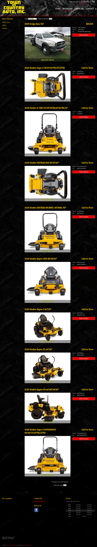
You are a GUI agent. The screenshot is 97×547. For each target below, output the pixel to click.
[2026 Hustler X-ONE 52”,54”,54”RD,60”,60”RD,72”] (47, 156)
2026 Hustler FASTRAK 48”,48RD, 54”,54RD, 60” (45, 207)
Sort (26, 19)
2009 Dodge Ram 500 (34, 24)
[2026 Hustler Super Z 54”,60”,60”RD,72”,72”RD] (47, 101)
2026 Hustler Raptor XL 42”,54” (38, 349)
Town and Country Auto (11, 545)
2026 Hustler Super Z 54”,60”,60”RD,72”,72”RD (45, 68)
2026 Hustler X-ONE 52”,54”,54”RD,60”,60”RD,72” (46, 108)
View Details (83, 35)
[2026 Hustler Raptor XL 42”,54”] (47, 382)
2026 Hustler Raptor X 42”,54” (38, 309)
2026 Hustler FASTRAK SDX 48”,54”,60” (42, 162)
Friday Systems (27, 545)
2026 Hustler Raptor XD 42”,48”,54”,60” (42, 389)
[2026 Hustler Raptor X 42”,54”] (47, 342)
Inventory (67, 9)
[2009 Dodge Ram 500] (47, 61)
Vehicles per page (43, 19)
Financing (79, 9)
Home (57, 9)
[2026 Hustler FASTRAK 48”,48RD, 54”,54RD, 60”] (47, 252)
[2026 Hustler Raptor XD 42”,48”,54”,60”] (47, 422)
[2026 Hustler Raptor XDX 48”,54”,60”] (47, 302)
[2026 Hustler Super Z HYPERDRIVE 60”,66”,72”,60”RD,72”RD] (47, 476)
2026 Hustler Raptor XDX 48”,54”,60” (41, 258)
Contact (90, 9)
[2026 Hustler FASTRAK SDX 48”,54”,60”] (47, 201)
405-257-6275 (82, 3)
